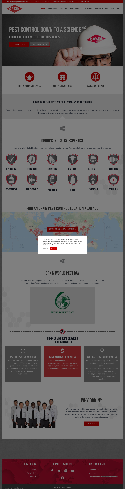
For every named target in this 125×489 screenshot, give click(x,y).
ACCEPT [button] (53, 248)
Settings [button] (46, 249)
